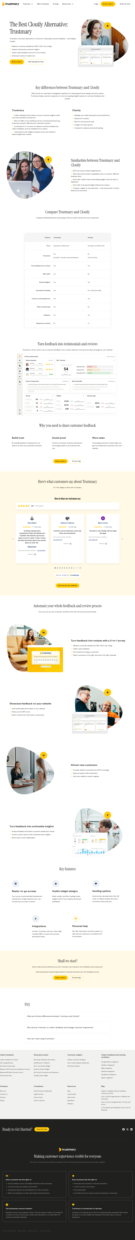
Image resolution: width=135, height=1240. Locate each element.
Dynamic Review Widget (42, 1069)
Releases (70, 1104)
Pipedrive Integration (108, 1071)
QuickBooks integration (108, 1074)
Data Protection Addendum (43, 1091)
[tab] (55, 568)
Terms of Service (39, 1100)
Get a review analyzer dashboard (78, 1063)
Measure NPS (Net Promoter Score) (11, 1072)
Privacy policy (33, 1231)
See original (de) (57, 540)
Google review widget (41, 1075)
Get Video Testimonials (7, 1066)
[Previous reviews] (13, 539)
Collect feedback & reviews (9, 1060)
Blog (69, 1091)
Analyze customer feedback (77, 1060)
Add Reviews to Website (42, 1063)
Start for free (42, 1129)
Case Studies (72, 1094)
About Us (3, 1091)
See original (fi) (41, 550)
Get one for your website (67, 585)
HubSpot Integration (108, 1065)
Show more (32, 547)
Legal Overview (38, 1094)
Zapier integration (107, 1078)
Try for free (76, 461)
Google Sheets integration (109, 1062)
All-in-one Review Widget (42, 1066)
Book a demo (17, 62)
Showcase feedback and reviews (44, 1060)
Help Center (71, 1097)
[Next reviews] (122, 539)
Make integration (106, 1068)
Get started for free (36, 62)
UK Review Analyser (74, 1066)
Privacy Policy (38, 1097)
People (2, 1100)
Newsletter (71, 1100)
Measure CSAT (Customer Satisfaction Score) (15, 1069)
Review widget (61, 575)
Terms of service (45, 1231)
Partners (2, 1097)
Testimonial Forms (6, 1075)
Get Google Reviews (6, 1063)
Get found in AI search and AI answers (46, 1072)
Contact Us (3, 1094)
